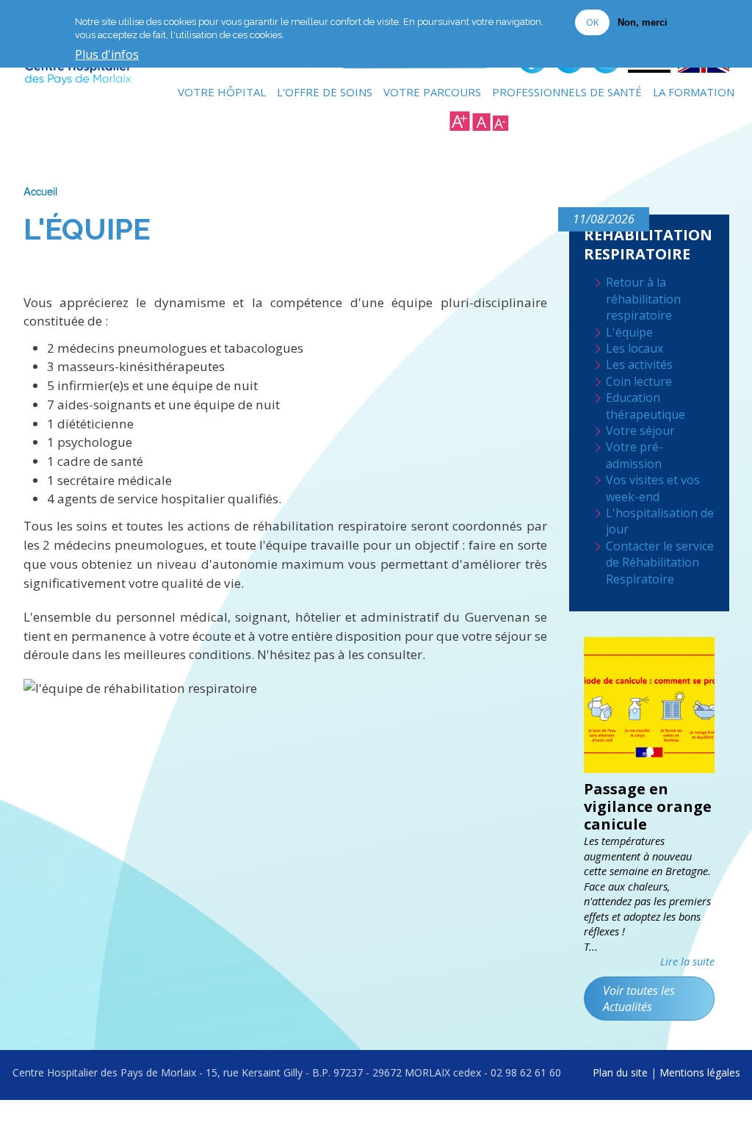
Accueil (40, 190)
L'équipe (629, 332)
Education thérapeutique (645, 405)
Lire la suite (687, 961)
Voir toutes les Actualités (639, 998)
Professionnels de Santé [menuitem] (567, 91)
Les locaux (634, 348)
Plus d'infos (107, 55)
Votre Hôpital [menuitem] (222, 91)
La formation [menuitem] (693, 91)
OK (592, 22)
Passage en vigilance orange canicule (648, 806)
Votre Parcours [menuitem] (432, 91)
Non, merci (643, 22)
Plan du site (620, 1072)
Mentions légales (699, 1072)
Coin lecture (639, 381)
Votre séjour (640, 430)
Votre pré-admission (634, 455)
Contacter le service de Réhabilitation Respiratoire (660, 562)
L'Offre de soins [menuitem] (324, 91)
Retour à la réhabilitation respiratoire (643, 298)
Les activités (639, 364)
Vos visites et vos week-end (653, 488)
